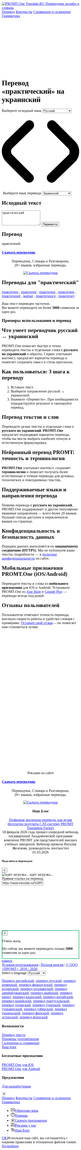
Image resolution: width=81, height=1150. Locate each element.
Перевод (8, 12)
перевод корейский (16, 1001)
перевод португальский (51, 1001)
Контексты (24, 12)
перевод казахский (27, 997)
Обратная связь (26, 1110)
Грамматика (11, 16)
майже (28, 296)
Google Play (54, 592)
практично (10, 292)
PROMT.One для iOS (18, 1065)
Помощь (21, 1115)
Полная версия (52, 965)
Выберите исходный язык (21, 111)
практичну (66, 296)
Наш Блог (22, 1130)
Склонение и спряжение (20, 1043)
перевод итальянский (36, 989)
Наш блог (9, 1047)
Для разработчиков (16, 1086)
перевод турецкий (46, 1005)
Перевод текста (13, 1035)
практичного (46, 296)
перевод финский (35, 1013)
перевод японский (34, 1017)
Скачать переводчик (18, 252)
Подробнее (10, 1146)
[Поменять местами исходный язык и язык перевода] (40, 189)
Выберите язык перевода (22, 193)
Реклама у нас (25, 1125)
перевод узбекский (38, 1009)
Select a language (14, 973)
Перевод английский (18, 981)
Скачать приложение (31, 1120)
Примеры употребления (20, 1039)
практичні (28, 292)
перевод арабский (44, 993)
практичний (11, 296)
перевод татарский (16, 1005)
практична (47, 292)
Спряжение (52, 12)
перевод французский (35, 985)
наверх (7, 961)
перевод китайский (58, 997)
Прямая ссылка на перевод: (23, 878)
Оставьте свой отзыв (37, 623)
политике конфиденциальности (29, 556)
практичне (66, 292)
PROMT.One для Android (21, 1069)
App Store (33, 592)
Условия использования (20, 965)
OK (4, 1138)
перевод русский (49, 981)
